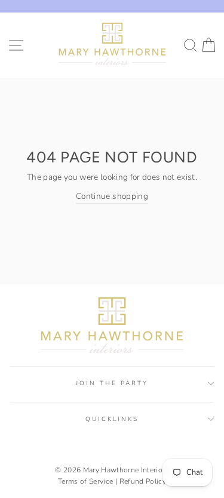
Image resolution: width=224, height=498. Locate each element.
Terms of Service (85, 481)
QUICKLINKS (112, 419)
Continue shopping (112, 196)
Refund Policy (142, 481)
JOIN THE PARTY (112, 383)
